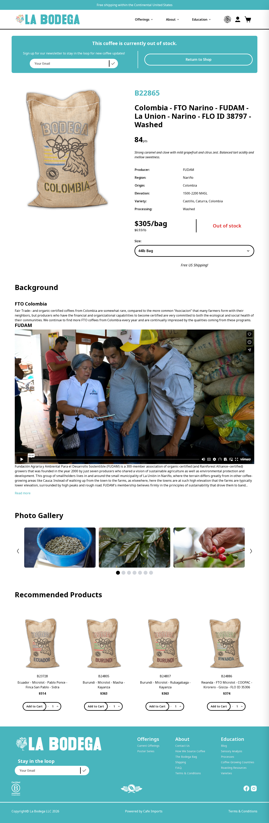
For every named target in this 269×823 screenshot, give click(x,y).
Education (199, 19)
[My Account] (237, 19)
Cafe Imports (152, 811)
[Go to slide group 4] (134, 573)
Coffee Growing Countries (237, 762)
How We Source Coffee (190, 751)
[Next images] (251, 551)
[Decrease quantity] (48, 706)
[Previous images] (18, 551)
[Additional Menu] (227, 19)
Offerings (142, 19)
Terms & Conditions (188, 773)
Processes (227, 757)
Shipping (180, 762)
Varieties (226, 773)
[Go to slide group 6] (145, 573)
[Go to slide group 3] (129, 573)
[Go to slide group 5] (140, 573)
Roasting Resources (234, 768)
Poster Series (145, 751)
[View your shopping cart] (247, 19)
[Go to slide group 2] (123, 573)
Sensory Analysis (231, 751)
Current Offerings (148, 746)
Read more (23, 493)
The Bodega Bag (186, 757)
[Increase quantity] (57, 706)
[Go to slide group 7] (151, 573)
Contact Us (182, 746)
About (171, 19)
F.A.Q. (178, 768)
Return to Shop (198, 59)
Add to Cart (34, 706)
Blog (224, 746)
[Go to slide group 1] (118, 573)
